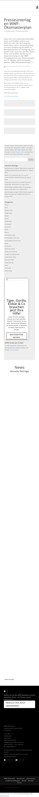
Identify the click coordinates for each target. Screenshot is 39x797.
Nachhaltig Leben (10, 235)
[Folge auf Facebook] (6, 716)
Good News (8, 221)
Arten (6, 207)
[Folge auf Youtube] (11, 716)
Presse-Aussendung (22, 31)
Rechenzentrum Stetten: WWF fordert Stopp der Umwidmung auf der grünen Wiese (19, 384)
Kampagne (8, 224)
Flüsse (7, 218)
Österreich (8, 246)
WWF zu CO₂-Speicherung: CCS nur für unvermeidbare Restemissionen (19, 416)
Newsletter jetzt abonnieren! (15, 704)
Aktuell (24, 781)
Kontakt (30, 781)
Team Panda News (10, 257)
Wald (6, 265)
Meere (7, 232)
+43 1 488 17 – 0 (9, 734)
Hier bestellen (14, 350)
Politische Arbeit (10, 249)
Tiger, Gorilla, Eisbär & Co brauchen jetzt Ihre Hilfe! (17, 307)
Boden (7, 216)
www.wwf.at (7, 738)
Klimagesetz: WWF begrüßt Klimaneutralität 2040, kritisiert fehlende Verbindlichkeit (19, 547)
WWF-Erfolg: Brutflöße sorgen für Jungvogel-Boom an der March (17, 481)
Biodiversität (8, 210)
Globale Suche (19, 152)
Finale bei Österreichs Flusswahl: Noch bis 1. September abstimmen (19, 449)
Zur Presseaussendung (11, 96)
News (6, 243)
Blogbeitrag (8, 213)
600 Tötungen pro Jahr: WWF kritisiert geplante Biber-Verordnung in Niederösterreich (18, 515)
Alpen (6, 205)
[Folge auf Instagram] (17, 716)
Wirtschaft (8, 268)
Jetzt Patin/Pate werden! (16, 335)
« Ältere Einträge (9, 679)
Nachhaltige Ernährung (12, 238)
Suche (19, 783)
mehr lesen (9, 401)
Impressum (21, 779)
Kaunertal (8, 227)
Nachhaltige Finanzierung (12, 241)
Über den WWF (9, 260)
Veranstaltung (9, 262)
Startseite (3, 794)
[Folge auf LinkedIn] (26, 716)
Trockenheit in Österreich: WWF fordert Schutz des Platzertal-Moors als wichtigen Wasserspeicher (19, 616)
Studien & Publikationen (12, 254)
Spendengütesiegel (10, 756)
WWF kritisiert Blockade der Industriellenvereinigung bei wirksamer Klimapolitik (19, 583)
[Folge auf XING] (21, 716)
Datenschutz (30, 779)
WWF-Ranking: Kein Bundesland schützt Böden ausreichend (19, 649)
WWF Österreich (10, 779)
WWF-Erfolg (8, 271)
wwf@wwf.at (8, 736)
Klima (6, 229)
